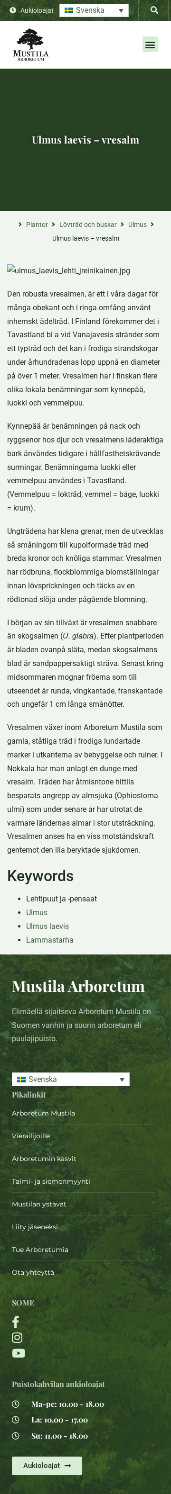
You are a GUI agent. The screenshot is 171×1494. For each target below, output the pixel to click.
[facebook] (59, 1322)
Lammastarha (50, 940)
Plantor (37, 224)
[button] (94, 11)
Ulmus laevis (47, 926)
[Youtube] (59, 1353)
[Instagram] (59, 1337)
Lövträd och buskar (88, 224)
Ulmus (137, 224)
